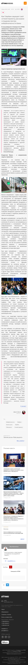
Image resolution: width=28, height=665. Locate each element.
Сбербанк (19, 422)
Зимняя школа (9, 424)
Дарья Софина (17, 412)
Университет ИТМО (15, 571)
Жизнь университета (6, 617)
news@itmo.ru (11, 561)
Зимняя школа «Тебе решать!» (13, 437)
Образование (4, 612)
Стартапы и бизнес (6, 614)
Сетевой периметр (19, 427)
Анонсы (6, 529)
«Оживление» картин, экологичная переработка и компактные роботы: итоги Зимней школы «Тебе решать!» (14, 470)
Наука (2, 609)
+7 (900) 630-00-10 (5, 621)
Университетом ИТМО (21, 650)
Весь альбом (20, 441)
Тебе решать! (9, 427)
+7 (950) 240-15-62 (5, 625)
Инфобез (17, 424)
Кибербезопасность (10, 422)
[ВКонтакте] (3, 12)
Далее (22, 539)
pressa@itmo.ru (4, 630)
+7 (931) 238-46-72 (5, 623)
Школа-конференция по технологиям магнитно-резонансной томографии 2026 (13, 532)
